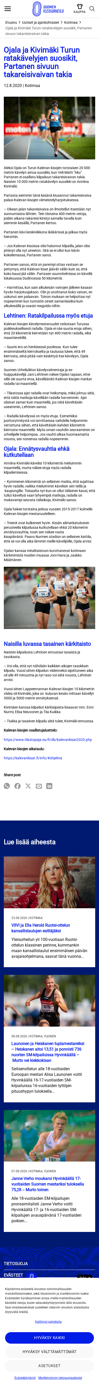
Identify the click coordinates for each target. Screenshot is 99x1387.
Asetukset (49, 1366)
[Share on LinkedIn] (49, 786)
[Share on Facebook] (17, 786)
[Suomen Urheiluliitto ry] (48, 9)
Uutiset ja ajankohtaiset (40, 22)
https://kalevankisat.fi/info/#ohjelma (33, 758)
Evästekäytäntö (25, 1378)
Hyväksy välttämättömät (50, 1352)
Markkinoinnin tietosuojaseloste (60, 1378)
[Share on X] (28, 786)
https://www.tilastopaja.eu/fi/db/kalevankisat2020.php (48, 740)
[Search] (92, 9)
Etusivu (11, 22)
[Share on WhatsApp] (7, 786)
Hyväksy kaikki (49, 1337)
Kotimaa (71, 22)
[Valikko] (7, 9)
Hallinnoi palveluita (48, 1321)
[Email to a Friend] (39, 786)
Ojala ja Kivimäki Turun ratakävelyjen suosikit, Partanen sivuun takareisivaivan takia (48, 31)
